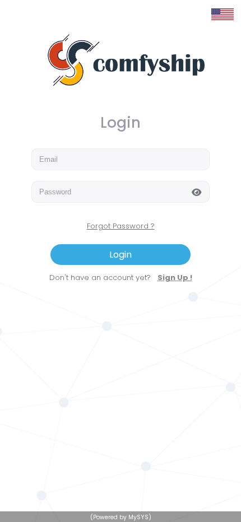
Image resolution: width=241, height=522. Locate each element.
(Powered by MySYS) (120, 517)
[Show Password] (199, 191)
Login (120, 254)
